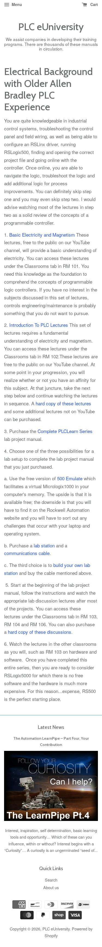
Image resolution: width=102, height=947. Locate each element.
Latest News (51, 727)
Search (51, 880)
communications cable (27, 553)
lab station (44, 545)
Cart (93, 4)
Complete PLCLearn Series (65, 431)
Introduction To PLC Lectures (38, 324)
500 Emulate (69, 478)
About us (51, 887)
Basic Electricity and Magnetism (42, 234)
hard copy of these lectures (63, 403)
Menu (16, 4)
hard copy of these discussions (39, 631)
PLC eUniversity (51, 27)
